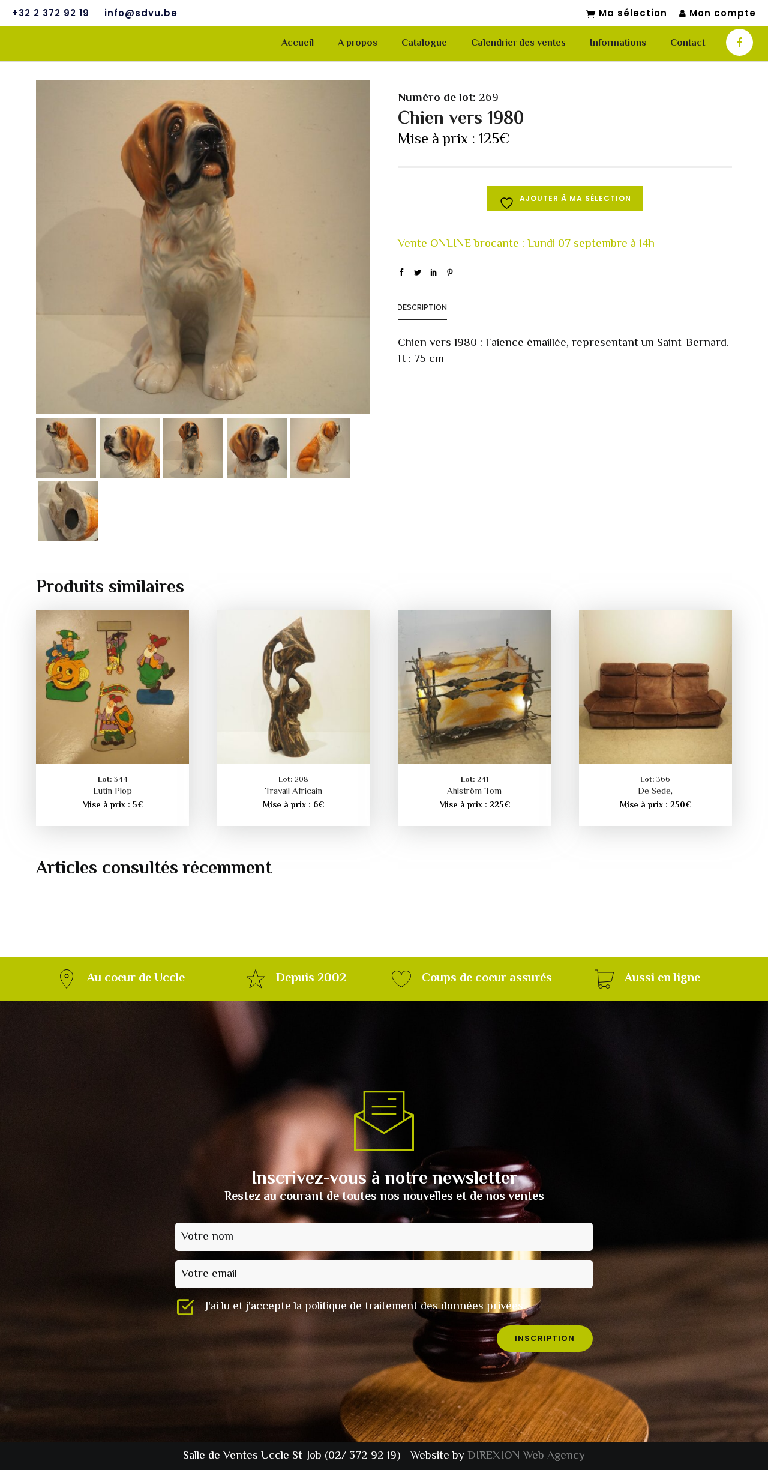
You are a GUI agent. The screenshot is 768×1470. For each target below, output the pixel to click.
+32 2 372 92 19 (50, 13)
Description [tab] (422, 307)
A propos (357, 43)
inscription (545, 1338)
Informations (618, 43)
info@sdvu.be (141, 13)
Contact (687, 43)
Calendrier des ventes (518, 43)
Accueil (297, 43)
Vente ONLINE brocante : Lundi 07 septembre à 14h (526, 244)
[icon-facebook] (739, 42)
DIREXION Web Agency (526, 1456)
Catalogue (424, 43)
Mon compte (722, 13)
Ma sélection (633, 14)
